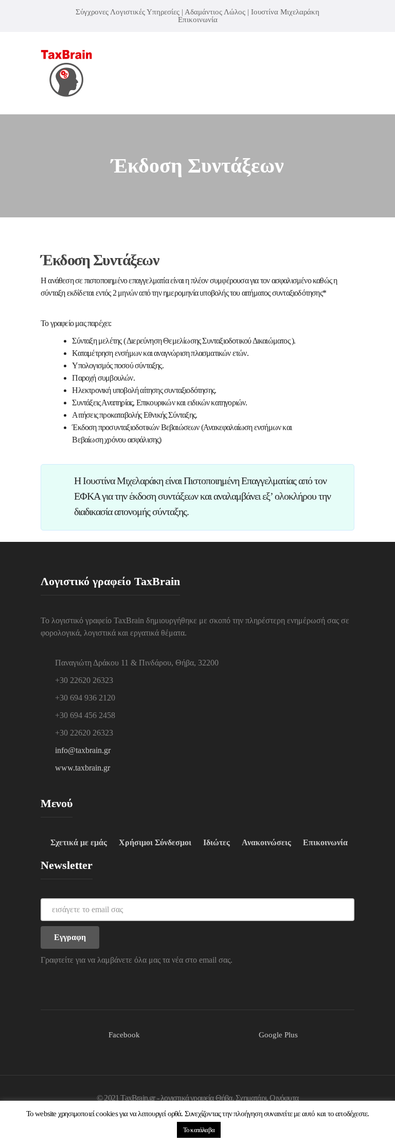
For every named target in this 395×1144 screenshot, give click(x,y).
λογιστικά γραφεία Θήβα (196, 1098)
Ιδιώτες (216, 842)
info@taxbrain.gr (83, 750)
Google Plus (278, 1035)
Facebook (124, 1035)
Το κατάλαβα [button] (198, 1130)
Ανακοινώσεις (266, 842)
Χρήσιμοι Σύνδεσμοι (155, 842)
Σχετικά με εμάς (78, 842)
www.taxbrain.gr (82, 767)
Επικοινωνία (198, 19)
